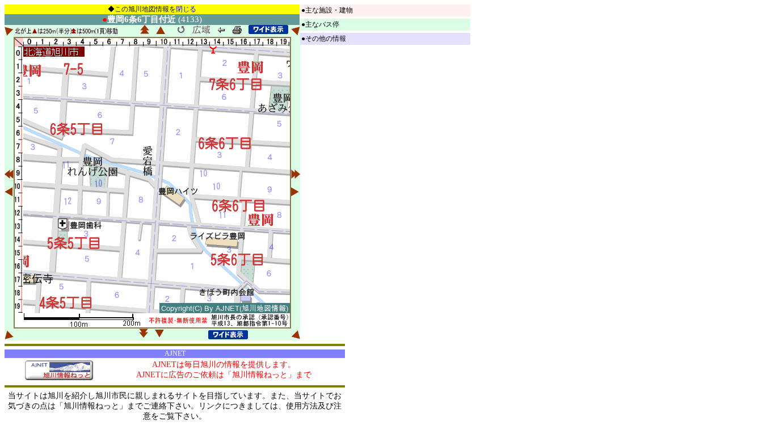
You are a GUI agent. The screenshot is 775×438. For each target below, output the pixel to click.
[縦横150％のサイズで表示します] (268, 29)
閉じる (186, 9)
